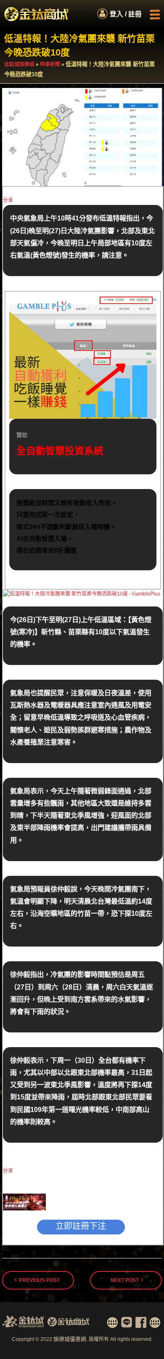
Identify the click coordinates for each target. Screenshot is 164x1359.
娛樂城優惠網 (69, 1339)
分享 (8, 200)
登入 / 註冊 (126, 14)
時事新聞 (50, 64)
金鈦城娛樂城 (19, 64)
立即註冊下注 (81, 1226)
